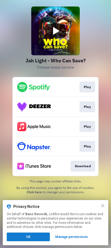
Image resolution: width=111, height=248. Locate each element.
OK (28, 237)
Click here (34, 192)
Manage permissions (71, 237)
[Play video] (55, 30)
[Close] (102, 205)
